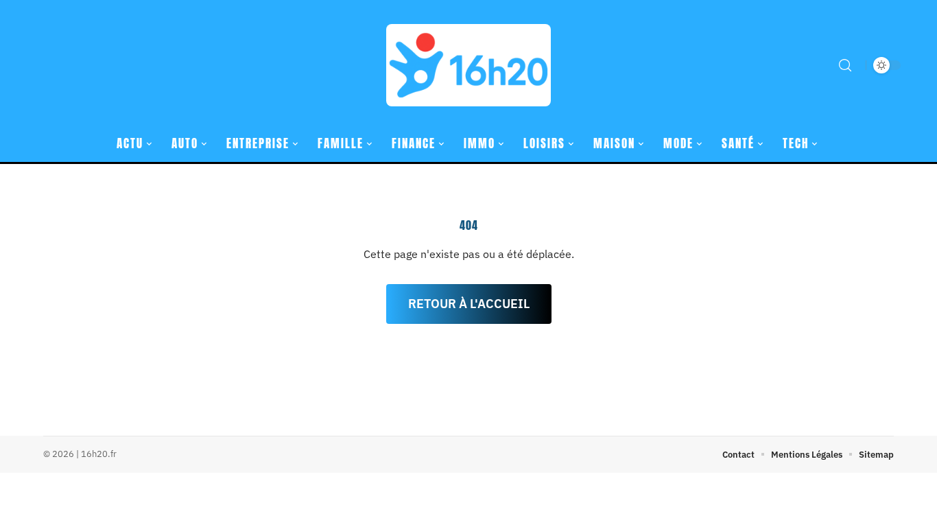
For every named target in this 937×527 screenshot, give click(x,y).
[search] (845, 65)
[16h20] (468, 65)
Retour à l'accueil (469, 304)
